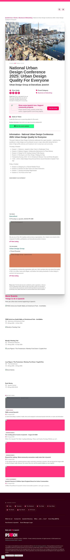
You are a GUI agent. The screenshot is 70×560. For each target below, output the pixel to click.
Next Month (22, 509)
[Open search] (59, 9)
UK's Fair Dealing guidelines (39, 546)
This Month (11, 509)
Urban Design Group (16, 248)
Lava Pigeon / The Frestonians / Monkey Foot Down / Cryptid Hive (24, 362)
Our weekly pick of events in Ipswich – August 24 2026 (21, 434)
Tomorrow (19, 506)
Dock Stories (9, 383)
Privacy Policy (10, 555)
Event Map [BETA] (53, 519)
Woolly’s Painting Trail (11, 340)
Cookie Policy (19, 555)
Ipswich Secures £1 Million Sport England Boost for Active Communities (26, 481)
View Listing (15, 241)
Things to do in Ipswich (14, 299)
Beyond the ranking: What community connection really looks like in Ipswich (28, 457)
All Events (32, 509)
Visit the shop (53, 108)
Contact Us (17, 519)
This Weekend (30, 506)
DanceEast (13, 216)
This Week (41, 506)
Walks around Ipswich (11, 412)
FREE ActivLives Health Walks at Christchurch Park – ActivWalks (24, 319)
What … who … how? (40, 519)
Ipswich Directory (27, 519)
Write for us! (8, 519)
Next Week (52, 506)
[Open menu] (63, 9)
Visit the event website (22, 126)
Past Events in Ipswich (12, 522)
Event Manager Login (26, 522)
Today (10, 506)
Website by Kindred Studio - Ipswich (13, 540)
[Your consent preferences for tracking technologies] (3, 557)
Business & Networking (45, 93)
